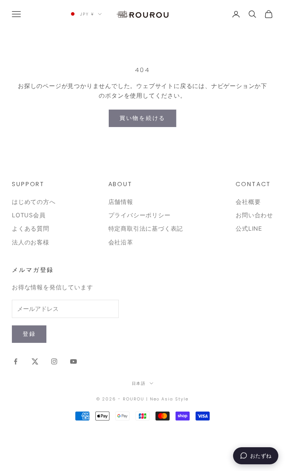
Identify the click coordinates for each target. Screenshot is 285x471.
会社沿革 (120, 242)
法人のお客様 (30, 242)
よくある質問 (30, 228)
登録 (29, 333)
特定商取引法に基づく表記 (145, 228)
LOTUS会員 (29, 215)
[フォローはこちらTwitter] (35, 361)
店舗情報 (120, 201)
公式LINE (249, 228)
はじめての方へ (34, 201)
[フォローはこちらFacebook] (15, 361)
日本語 (139, 383)
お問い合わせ (254, 215)
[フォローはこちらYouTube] (73, 361)
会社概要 (248, 201)
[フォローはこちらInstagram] (54, 361)
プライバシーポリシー (139, 215)
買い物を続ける (142, 117)
